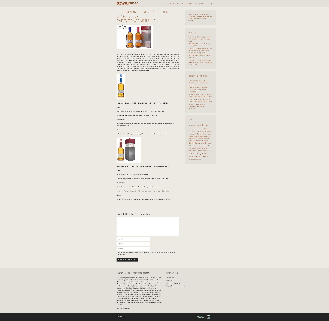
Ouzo (192, 146)
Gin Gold (198, 140)
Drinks (200, 4)
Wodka (190, 159)
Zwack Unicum (197, 159)
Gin (195, 4)
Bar (182, 4)
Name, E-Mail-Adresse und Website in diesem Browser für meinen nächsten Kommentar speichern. (146, 253)
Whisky (205, 156)
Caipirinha (210, 134)
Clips (207, 4)
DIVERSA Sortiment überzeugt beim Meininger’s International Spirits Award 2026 (200, 51)
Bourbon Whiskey (192, 131)
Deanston (205, 136)
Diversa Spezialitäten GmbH (204, 138)
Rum (199, 148)
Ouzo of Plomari (198, 146)
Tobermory (204, 150)
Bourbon (210, 129)
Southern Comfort (194, 150)
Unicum (204, 153)
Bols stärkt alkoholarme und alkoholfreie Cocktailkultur (197, 83)
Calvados (190, 136)
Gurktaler (206, 140)
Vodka (191, 156)
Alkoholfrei (191, 126)
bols (206, 128)
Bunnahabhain (202, 134)
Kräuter (176, 4)
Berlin (196, 129)
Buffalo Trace (202, 131)
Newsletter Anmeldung (173, 283)
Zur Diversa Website (123, 308)
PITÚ (207, 146)
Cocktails (200, 136)
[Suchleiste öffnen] (211, 3)
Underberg (194, 153)
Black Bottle (201, 129)
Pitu (204, 146)
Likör (209, 143)
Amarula (198, 126)
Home (169, 4)
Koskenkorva (194, 143)
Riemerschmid (193, 148)
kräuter (204, 143)
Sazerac (204, 148)
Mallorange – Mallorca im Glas (198, 55)
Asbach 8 (190, 129)
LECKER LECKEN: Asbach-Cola (198, 44)
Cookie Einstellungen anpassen (176, 286)
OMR (189, 146)
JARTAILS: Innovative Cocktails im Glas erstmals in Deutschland (198, 90)
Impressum (169, 280)
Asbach (206, 125)
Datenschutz (170, 278)
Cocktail (196, 136)
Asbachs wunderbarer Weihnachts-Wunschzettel (196, 106)
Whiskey (188, 4)
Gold (202, 140)
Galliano (190, 140)
